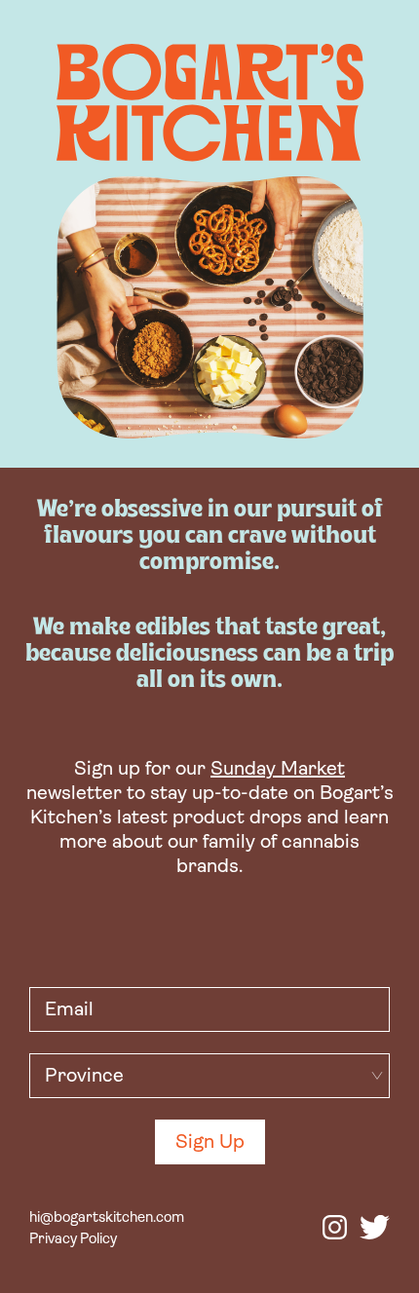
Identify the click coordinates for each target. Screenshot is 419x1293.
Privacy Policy (73, 1240)
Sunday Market (277, 770)
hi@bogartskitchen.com (106, 1218)
